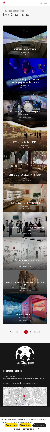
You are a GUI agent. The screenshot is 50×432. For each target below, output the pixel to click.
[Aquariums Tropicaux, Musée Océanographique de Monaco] (25, 74)
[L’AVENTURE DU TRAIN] (25, 136)
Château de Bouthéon (25, 49)
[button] (45, 3)
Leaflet (26, 405)
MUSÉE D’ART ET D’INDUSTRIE (25, 202)
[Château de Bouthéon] (25, 42)
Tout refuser (25, 425)
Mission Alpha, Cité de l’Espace (25, 111)
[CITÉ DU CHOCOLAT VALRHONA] (25, 167)
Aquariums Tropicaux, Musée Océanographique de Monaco (24, 81)
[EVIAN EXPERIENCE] (25, 309)
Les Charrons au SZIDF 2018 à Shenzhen (25, 227)
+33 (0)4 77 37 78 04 (11, 383)
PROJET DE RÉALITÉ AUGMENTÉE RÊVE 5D (25, 284)
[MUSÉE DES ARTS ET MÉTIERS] (25, 253)
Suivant (37, 332)
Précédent (14, 332)
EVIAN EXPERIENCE (25, 314)
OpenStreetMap (34, 405)
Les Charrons (26, 55)
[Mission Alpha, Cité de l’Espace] (25, 106)
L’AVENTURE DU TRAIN (25, 141)
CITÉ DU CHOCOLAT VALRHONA (25, 174)
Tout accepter (11, 425)
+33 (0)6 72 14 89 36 (30, 383)
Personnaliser (39, 425)
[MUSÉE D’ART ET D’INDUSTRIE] (25, 198)
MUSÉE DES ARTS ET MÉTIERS (25, 260)
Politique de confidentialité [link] (24, 429)
